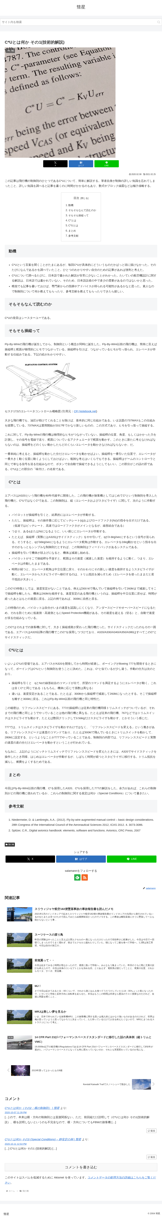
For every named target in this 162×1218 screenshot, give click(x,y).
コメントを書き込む (81, 1167)
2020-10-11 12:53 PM (16, 1144)
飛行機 (11, 844)
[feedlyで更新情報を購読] (77, 877)
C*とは (72, 220)
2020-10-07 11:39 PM (16, 1112)
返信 (153, 1130)
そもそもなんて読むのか (82, 210)
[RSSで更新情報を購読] (84, 877)
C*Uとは (73, 225)
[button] (159, 22)
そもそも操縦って (78, 215)
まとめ (72, 230)
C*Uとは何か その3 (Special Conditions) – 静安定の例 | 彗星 (43, 1139)
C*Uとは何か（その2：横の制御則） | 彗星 (32, 1108)
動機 (70, 205)
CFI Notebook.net (85, 411)
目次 (76, 198)
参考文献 (73, 235)
